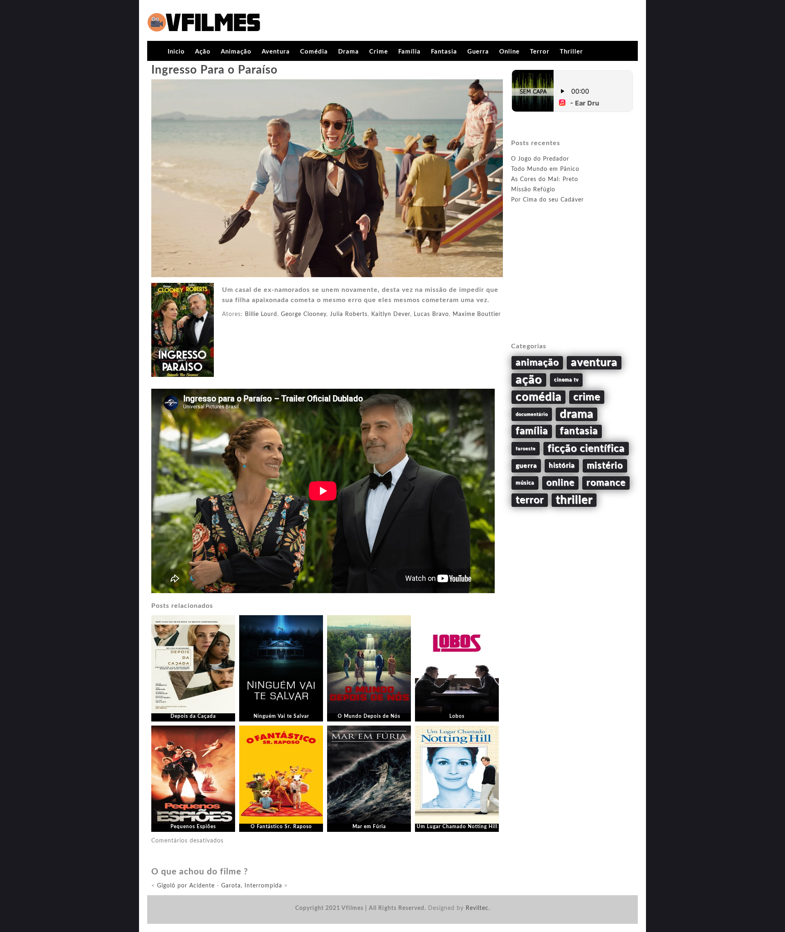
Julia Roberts (349, 314)
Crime (378, 52)
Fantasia (444, 52)
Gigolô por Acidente (186, 886)
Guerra (478, 52)
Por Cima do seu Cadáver (547, 200)
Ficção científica (586, 449)
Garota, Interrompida (251, 886)
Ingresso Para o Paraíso (214, 70)
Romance (606, 482)
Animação (236, 52)
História (562, 465)
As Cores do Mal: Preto (544, 179)
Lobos (456, 716)
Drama (348, 52)
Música (525, 483)
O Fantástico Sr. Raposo (281, 826)
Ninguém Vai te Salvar (281, 716)
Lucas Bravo (431, 314)
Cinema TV (566, 379)
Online (509, 52)
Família (409, 52)
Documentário (532, 414)
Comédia (314, 52)
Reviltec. (478, 908)
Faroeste (526, 448)
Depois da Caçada (193, 716)
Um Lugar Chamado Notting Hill (457, 826)
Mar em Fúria (369, 826)
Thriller (571, 52)
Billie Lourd (261, 314)
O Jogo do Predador (540, 159)
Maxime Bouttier (477, 314)
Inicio (176, 52)
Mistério (605, 465)
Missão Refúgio (533, 190)
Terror (540, 52)
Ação (203, 52)
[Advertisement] (572, 282)
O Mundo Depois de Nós (369, 716)
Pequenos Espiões (193, 826)
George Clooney (303, 314)
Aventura (276, 52)
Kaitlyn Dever (390, 314)
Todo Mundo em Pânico (545, 169)
